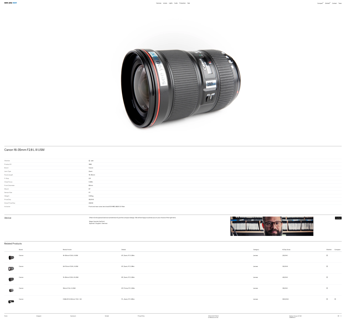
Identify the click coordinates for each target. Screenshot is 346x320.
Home (5, 316)
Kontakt (107, 316)
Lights (170, 3)
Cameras (158, 3)
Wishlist (327, 3)
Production (182, 3)
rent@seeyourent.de (213, 317)
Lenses (165, 3)
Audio (176, 3)
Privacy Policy (141, 316)
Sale (188, 3)
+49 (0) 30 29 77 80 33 (213, 316)
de (338, 316)
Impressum (73, 316)
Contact (334, 3)
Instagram (38, 316)
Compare (320, 3)
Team (340, 3)
